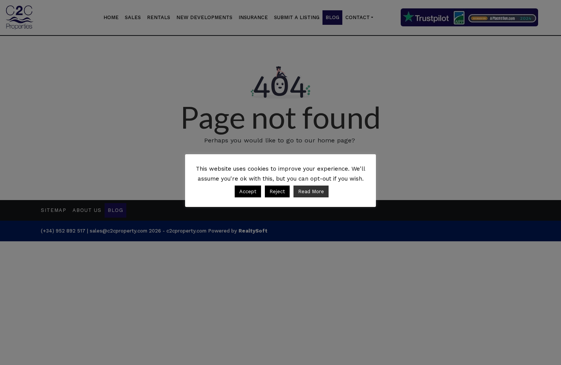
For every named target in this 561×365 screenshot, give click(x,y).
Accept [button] (247, 191)
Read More (311, 191)
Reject (277, 191)
